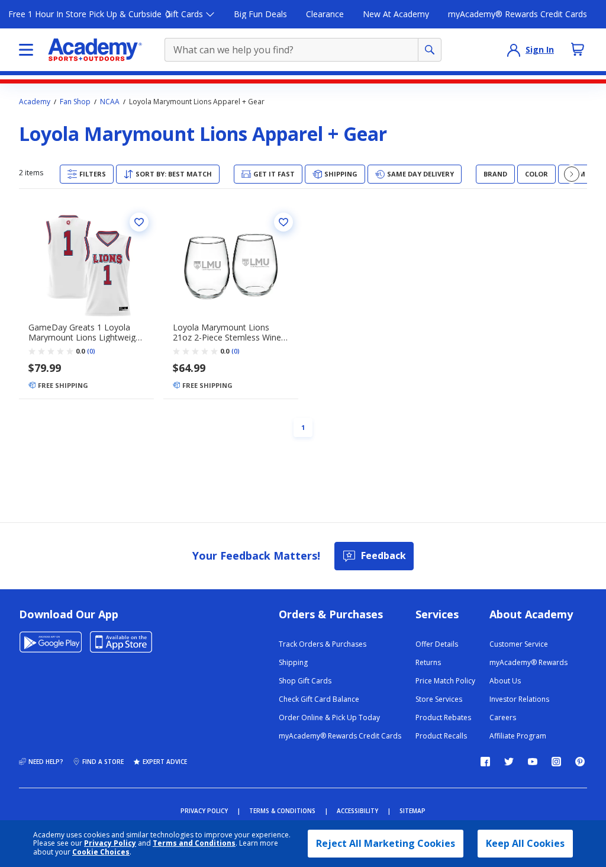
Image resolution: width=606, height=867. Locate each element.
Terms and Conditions (194, 843)
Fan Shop (75, 102)
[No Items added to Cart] (577, 49)
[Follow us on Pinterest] (580, 761)
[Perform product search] (429, 50)
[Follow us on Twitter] (509, 761)
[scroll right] (571, 174)
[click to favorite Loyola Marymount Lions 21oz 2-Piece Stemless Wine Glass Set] (283, 222)
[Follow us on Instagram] (556, 761)
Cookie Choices (101, 852)
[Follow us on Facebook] (485, 761)
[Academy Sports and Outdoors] (95, 50)
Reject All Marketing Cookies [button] (385, 843)
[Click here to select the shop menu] (26, 49)
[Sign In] (513, 49)
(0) (91, 351)
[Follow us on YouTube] (533, 761)
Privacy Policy (110, 843)
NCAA (110, 102)
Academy (34, 102)
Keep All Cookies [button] (525, 843)
